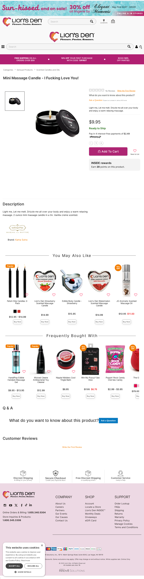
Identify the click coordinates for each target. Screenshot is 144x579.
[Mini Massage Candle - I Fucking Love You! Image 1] (57, 122)
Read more (25, 560)
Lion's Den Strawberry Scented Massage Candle (44, 303)
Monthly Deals (92, 513)
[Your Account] (136, 46)
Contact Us (61, 520)
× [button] (42, 545)
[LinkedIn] (30, 505)
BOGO (123, 59)
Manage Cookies (123, 523)
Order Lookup (122, 503)
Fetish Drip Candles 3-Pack (17, 302)
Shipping (119, 510)
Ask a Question (96, 100)
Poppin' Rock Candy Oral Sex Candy (115, 378)
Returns (119, 513)
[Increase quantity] (101, 143)
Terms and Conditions (126, 527)
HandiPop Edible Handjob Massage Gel (16, 379)
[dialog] (24, 559)
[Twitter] (16, 505)
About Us (60, 503)
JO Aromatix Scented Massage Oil (126, 302)
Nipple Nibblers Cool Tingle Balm (65, 378)
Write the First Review (126, 91)
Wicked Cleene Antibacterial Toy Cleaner (41, 379)
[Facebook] (21, 505)
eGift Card (90, 520)
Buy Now (17, 322)
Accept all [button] (14, 566)
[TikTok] (26, 505)
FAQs (117, 506)
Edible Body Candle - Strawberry (72, 302)
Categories (8, 70)
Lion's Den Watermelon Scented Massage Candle (99, 303)
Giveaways (91, 517)
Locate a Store (93, 506)
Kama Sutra (21, 239)
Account (89, 503)
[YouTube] (10, 505)
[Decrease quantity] (91, 143)
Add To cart (110, 151)
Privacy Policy (122, 520)
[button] (3, 46)
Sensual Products (25, 70)
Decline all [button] (33, 566)
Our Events (61, 513)
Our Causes (61, 517)
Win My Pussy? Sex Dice (90, 378)
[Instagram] (5, 505)
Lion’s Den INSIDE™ (95, 510)
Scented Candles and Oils (48, 70)
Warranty (119, 517)
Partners (59, 510)
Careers (59, 506)
